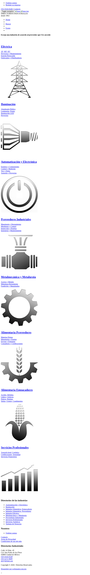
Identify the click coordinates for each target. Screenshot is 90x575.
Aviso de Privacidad (8, 539)
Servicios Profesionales (14, 520)
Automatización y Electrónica (17, 505)
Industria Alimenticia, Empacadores (19, 509)
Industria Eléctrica (12, 513)
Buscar (8, 24)
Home (8, 20)
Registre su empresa (13, 5)
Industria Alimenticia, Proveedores (18, 511)
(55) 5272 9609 (6, 559)
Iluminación (10, 507)
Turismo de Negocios (13, 524)
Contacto (17, 9)
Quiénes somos (11, 3)
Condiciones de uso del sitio (11, 541)
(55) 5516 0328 (7, 9)
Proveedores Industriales (15, 518)
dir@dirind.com (7, 561)
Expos (8, 28)
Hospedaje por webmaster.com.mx (13, 569)
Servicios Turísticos (13, 522)
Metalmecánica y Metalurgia (16, 515)
